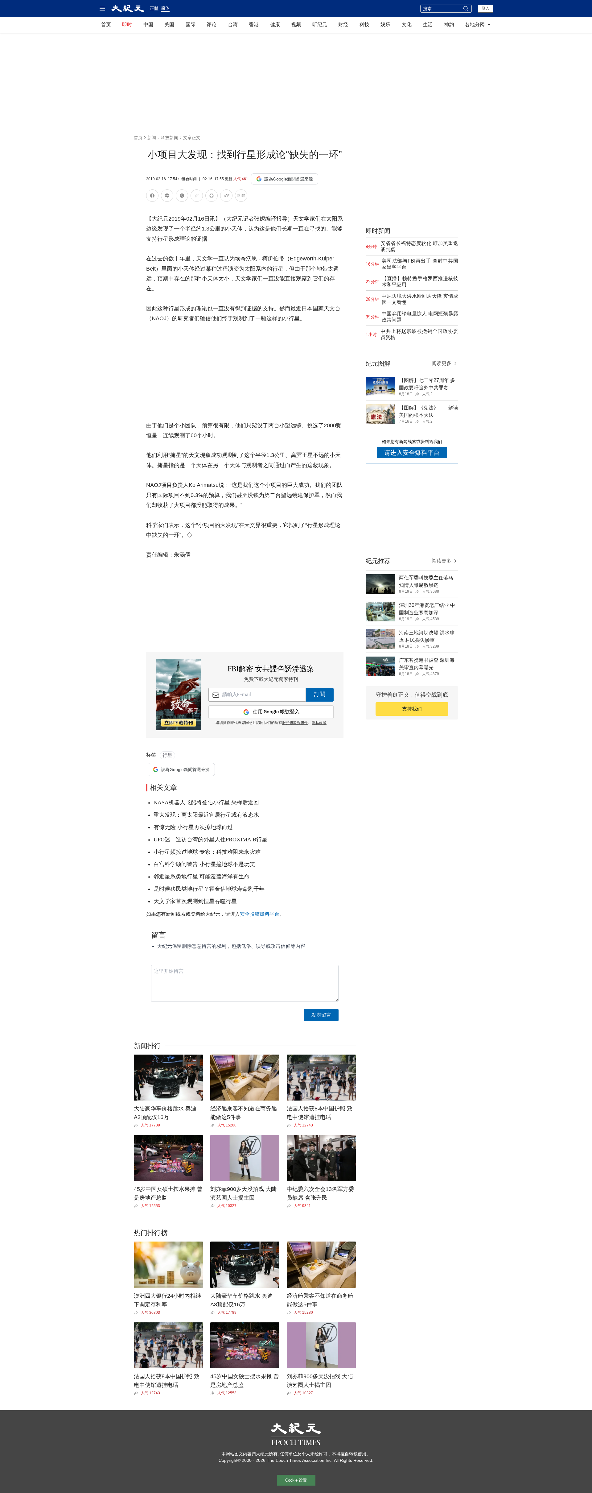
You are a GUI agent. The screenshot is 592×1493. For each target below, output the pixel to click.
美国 (169, 24)
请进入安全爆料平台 (412, 452)
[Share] (137, 1125)
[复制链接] (197, 195)
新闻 (151, 137)
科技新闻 (169, 137)
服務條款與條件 (295, 723)
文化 (407, 24)
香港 (254, 24)
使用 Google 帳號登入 (276, 712)
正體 (154, 8)
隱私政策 (319, 723)
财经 (343, 24)
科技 (364, 24)
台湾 (233, 24)
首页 (106, 24)
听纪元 (319, 24)
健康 (275, 24)
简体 (165, 8)
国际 (190, 24)
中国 (148, 24)
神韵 (449, 24)
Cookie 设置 (296, 1480)
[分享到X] (182, 196)
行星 (167, 755)
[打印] (211, 196)
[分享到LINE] (167, 196)
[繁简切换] (241, 196)
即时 (127, 24)
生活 (428, 24)
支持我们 (412, 708)
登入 (485, 8)
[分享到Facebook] (152, 196)
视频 (296, 24)
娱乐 (385, 24)
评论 (211, 24)
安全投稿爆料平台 (259, 914)
